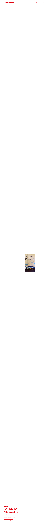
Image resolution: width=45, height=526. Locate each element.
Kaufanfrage (8, 521)
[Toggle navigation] (2, 3)
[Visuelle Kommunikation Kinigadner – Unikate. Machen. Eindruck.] (9, 2)
